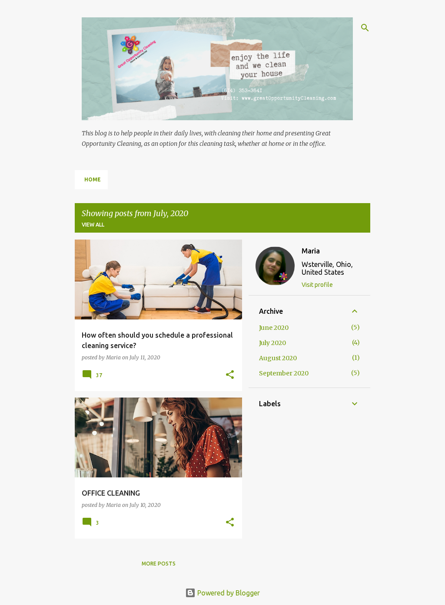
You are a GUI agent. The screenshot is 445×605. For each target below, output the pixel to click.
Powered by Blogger (228, 593)
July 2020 (272, 343)
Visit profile (317, 284)
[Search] (365, 27)
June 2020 (274, 328)
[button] (230, 375)
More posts (159, 563)
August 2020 (278, 358)
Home (92, 179)
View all (93, 224)
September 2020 (284, 373)
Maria (311, 251)
